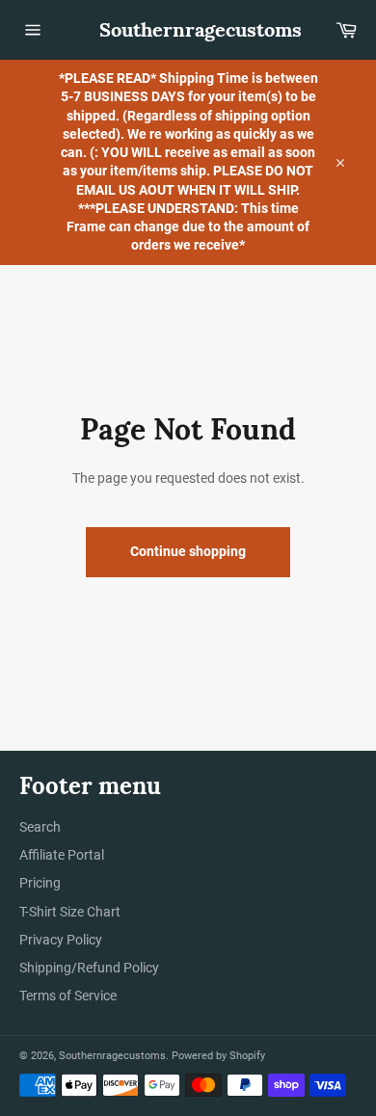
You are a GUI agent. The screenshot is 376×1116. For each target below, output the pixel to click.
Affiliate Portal (61, 855)
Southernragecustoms (188, 29)
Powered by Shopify (218, 1056)
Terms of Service (68, 995)
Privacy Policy (60, 939)
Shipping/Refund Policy (89, 967)
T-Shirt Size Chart (70, 911)
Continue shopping (188, 551)
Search (40, 827)
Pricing (40, 882)
